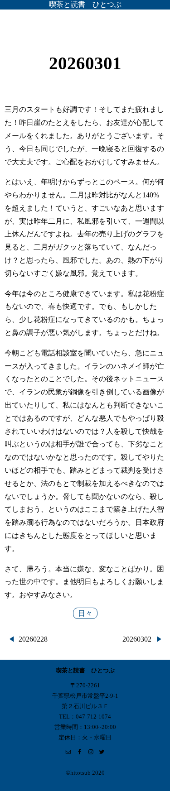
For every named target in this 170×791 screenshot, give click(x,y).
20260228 (33, 639)
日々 (85, 613)
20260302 (136, 639)
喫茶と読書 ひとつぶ (85, 4)
